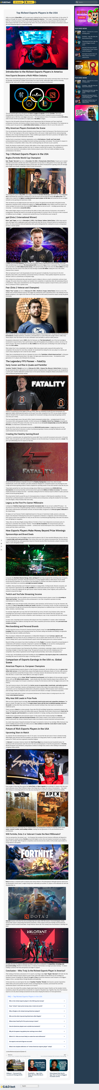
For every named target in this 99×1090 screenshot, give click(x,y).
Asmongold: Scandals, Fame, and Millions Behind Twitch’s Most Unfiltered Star (89, 55)
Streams (19, 2)
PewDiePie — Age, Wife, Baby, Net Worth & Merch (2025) (35, 1074)
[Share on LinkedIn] (1, 549)
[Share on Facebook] (1, 540)
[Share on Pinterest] (1, 546)
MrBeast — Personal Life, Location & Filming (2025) (14, 1074)
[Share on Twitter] (1, 543)
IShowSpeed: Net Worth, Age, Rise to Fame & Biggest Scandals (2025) (58, 1074)
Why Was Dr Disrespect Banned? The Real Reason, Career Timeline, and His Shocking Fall (90, 49)
